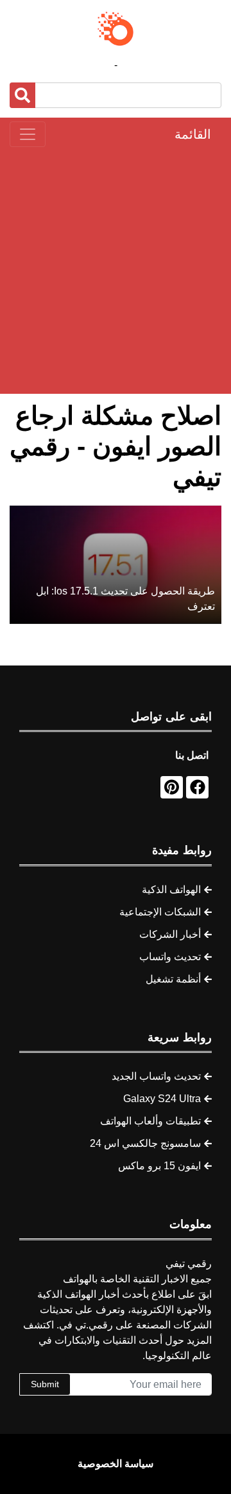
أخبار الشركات (170, 934)
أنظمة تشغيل (173, 979)
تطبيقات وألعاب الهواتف (150, 1121)
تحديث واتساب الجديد (156, 1076)
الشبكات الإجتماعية (160, 912)
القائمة (193, 134)
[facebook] (197, 787)
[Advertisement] (115, 270)
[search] (22, 95)
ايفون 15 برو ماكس (159, 1165)
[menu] (28, 134)
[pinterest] (171, 787)
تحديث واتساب (170, 956)
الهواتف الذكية (171, 889)
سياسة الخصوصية (115, 1463)
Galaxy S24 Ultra (162, 1098)
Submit (45, 1384)
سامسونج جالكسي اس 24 (145, 1143)
